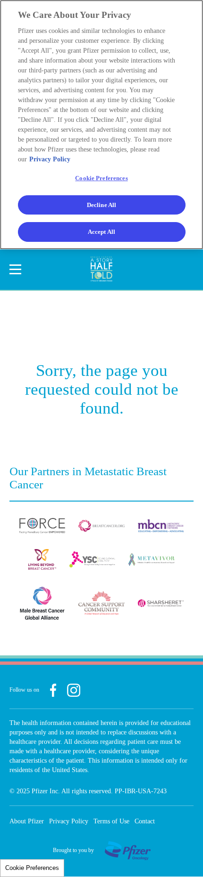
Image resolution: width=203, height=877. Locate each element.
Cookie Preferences (32, 867)
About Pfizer (26, 821)
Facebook (53, 690)
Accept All (101, 231)
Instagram (73, 690)
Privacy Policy (68, 821)
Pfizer (128, 850)
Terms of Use (111, 821)
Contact (145, 821)
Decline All (101, 204)
